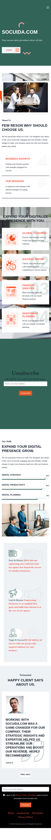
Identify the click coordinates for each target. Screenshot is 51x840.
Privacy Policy (21, 795)
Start (9, 50)
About (11, 813)
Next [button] (28, 774)
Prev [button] (23, 774)
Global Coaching (34, 233)
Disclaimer (32, 795)
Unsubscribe (23, 813)
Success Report (33, 259)
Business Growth (18, 158)
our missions (15, 181)
